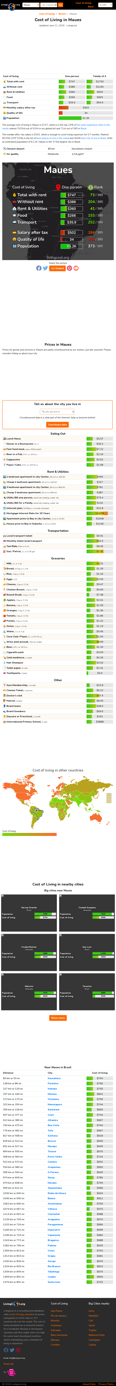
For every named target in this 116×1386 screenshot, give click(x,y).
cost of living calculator (22, 1314)
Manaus (52, 1094)
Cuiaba (52, 1276)
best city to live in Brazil (93, 138)
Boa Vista (53, 1125)
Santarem (53, 1109)
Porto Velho (55, 1156)
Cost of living (83, 3)
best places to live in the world (53, 138)
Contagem (94, 1340)
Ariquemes (54, 1167)
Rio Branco (54, 1266)
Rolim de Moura (57, 1193)
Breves (52, 1141)
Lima (91, 1311)
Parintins (53, 1083)
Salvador (56, 1330)
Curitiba (55, 1344)
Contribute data (57, 424)
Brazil (83, 128)
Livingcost (71, 25)
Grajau (51, 1256)
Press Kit (8, 1364)
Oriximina (53, 1099)
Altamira (53, 1120)
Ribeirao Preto (97, 1335)
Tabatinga (53, 1271)
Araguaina (54, 1219)
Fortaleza (56, 1325)
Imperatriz (54, 1229)
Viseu (51, 1250)
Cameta (52, 1162)
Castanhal (54, 1214)
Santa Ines (54, 1282)
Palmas (52, 1245)
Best (91, 6)
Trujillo (92, 1330)
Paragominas (55, 1224)
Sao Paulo (56, 1311)
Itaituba (52, 1088)
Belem (51, 1198)
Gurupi (51, 1261)
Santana (53, 1135)
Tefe (50, 1130)
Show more (58, 1018)
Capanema (54, 1235)
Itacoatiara (54, 1078)
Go (60, 4)
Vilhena (52, 1209)
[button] (39, 268)
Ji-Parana (53, 1172)
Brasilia (55, 1320)
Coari (51, 1115)
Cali (91, 1320)
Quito (92, 1325)
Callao (92, 1344)
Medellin (93, 1315)
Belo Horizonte (59, 1335)
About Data (89, 1384)
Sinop (51, 1177)
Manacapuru (55, 1104)
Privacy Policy (106, 1384)
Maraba (52, 1183)
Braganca (53, 1240)
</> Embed (57, 268)
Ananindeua (55, 1203)
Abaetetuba (55, 1188)
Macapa (52, 1146)
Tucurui (52, 1151)
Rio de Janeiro (58, 1315)
